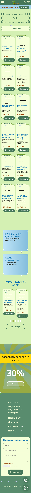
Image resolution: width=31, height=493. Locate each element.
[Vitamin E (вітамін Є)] (8, 161)
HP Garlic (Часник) (7, 76)
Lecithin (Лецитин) (22, 76)
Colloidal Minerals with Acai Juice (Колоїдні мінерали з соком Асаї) (22, 49)
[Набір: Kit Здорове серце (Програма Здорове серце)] (8, 190)
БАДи (15, 18)
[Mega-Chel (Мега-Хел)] (23, 100)
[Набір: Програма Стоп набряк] (22, 295)
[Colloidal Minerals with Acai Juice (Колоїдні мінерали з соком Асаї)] (23, 42)
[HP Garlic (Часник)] (8, 71)
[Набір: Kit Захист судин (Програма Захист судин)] (23, 161)
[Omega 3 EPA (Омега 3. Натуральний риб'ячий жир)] (8, 129)
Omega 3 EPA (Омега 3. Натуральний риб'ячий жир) (8, 136)
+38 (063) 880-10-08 (15, 410)
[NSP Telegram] (3, 482)
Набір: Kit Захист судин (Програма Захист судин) (22, 167)
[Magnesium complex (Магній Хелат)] (8, 100)
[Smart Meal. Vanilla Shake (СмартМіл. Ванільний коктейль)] (23, 129)
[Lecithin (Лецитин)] (23, 71)
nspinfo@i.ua (13, 413)
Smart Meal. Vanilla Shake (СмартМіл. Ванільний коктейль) (22, 137)
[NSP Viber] (11, 482)
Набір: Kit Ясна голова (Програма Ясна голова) (22, 196)
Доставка (13, 422)
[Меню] (2, 3)
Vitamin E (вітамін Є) (8, 166)
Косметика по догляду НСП (15, 14)
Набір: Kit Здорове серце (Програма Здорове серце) (7, 196)
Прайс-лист (14, 418)
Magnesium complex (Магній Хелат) (8, 105)
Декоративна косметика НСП (15, 22)
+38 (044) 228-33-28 (15, 406)
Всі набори (15, 327)
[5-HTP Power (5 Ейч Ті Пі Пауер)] (8, 42)
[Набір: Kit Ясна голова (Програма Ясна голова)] (23, 190)
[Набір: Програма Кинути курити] (8, 295)
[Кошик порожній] (28, 3)
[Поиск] (25, 2)
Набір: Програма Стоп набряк (22, 301)
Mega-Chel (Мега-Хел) (22, 105)
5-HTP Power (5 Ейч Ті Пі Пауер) (7, 47)
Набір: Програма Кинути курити (8, 301)
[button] (10, 321)
